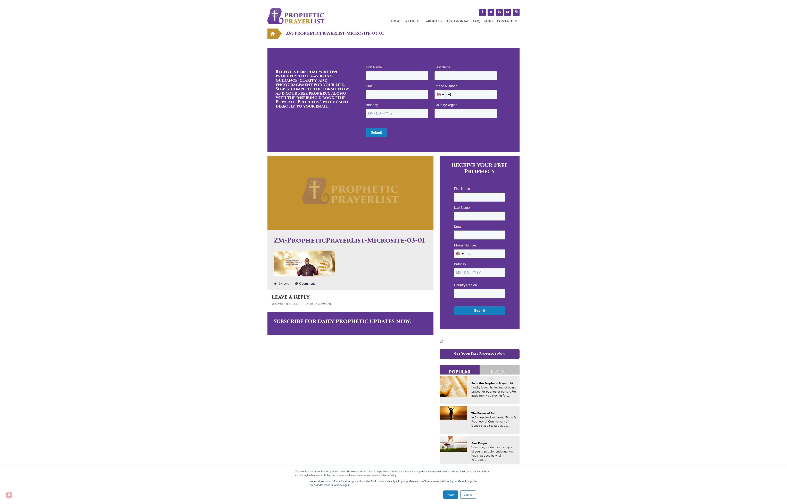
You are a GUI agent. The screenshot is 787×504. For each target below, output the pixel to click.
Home (396, 21)
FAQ (476, 21)
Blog (488, 21)
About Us (434, 21)
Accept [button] (450, 494)
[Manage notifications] (9, 495)
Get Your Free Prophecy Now (479, 353)
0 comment (307, 283)
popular (460, 372)
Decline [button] (468, 494)
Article (412, 21)
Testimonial (457, 21)
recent (499, 372)
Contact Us (507, 21)
